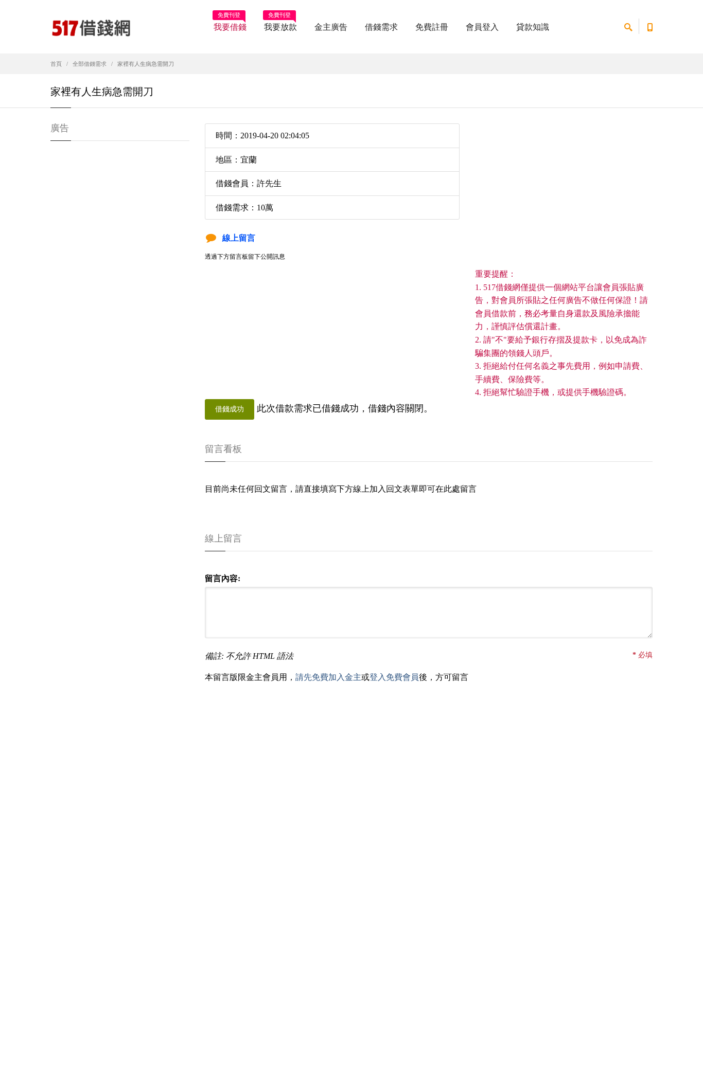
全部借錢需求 (90, 64)
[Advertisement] (564, 195)
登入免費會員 (394, 677)
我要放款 (280, 23)
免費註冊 (431, 27)
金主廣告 (330, 27)
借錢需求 (381, 27)
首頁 (56, 64)
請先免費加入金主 (328, 677)
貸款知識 (532, 27)
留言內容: (222, 578)
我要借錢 (230, 23)
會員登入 (482, 27)
